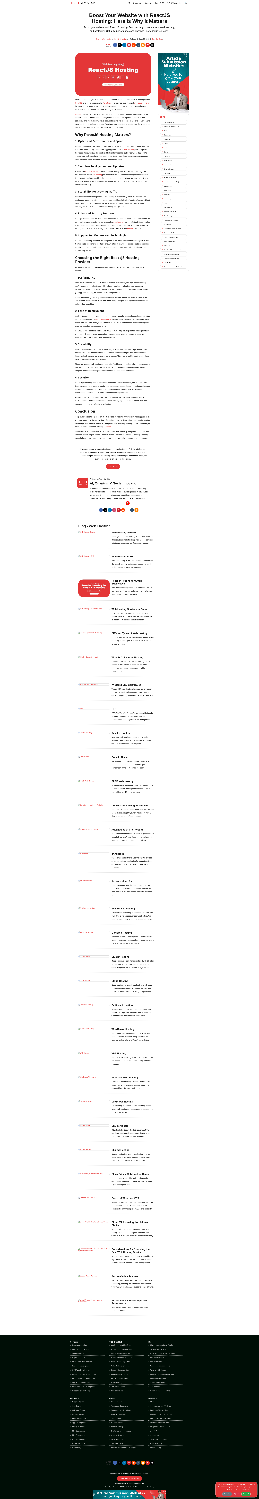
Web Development (170, 211)
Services (74, 1342)
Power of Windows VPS (125, 1198)
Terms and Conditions (158, 1439)
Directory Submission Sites (121, 1349)
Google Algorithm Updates (160, 1406)
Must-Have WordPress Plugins (161, 1345)
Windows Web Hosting (124, 1077)
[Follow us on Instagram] (114, 510)
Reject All (236, 1494)
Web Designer (116, 1402)
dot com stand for (121, 881)
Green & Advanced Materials (173, 267)
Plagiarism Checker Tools (160, 1427)
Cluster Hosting (120, 956)
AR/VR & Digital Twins (171, 237)
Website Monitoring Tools (160, 1366)
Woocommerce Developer (121, 1410)
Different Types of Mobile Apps (162, 1391)
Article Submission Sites (120, 1353)
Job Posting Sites (118, 1387)
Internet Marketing (170, 177)
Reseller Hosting (121, 733)
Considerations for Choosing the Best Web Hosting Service (130, 1250)
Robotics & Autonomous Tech (173, 250)
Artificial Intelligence (158, 1382)
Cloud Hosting (119, 981)
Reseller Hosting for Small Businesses (126, 582)
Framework (167, 165)
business (130, 228)
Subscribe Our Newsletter (129, 1478)
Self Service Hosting (123, 908)
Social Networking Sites (120, 1362)
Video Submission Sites (120, 1366)
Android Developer (118, 1414)
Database (167, 156)
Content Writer (117, 1423)
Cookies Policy (156, 1443)
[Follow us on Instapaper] (152, 45)
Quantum (137, 3)
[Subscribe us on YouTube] (128, 503)
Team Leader (116, 1418)
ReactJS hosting (91, 172)
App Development (169, 122)
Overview (152, 1399)
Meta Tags (154, 1402)
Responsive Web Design (81, 1391)
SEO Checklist (115, 1342)
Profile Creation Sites (119, 1378)
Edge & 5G (159, 3)
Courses (166, 152)
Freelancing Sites (117, 1391)
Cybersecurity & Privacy (171, 258)
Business (167, 139)
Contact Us (113, 466)
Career (166, 143)
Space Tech (167, 262)
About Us (154, 1431)
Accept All (246, 1494)
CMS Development (79, 1439)
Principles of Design (158, 1378)
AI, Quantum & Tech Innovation (114, 483)
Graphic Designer (118, 1435)
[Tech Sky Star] (82, 4)
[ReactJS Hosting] (113, 74)
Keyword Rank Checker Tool (161, 1414)
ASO (165, 131)
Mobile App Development (82, 1362)
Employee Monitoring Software (162, 1374)
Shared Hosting (120, 1150)
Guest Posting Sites (118, 1382)
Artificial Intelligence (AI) (171, 126)
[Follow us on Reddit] (134, 45)
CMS (165, 148)
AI (129, 3)
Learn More (245, 1489)
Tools (165, 203)
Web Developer (117, 1439)
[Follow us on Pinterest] (129, 45)
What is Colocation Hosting (127, 657)
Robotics (148, 3)
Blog (162, 117)
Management (168, 186)
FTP (113, 709)
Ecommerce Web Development (84, 1374)
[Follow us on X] (120, 45)
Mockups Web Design (80, 1349)
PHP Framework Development (83, 1378)
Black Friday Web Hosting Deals (130, 1174)
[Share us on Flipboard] (147, 45)
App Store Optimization (81, 1382)
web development (141, 103)
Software (167, 194)
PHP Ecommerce (78, 1431)
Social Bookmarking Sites (121, 1345)
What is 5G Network (158, 1370)
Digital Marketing (78, 1358)
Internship (74, 1399)
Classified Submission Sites (121, 1358)
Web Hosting (168, 216)
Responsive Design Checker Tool (163, 1418)
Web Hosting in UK (122, 556)
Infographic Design (79, 1345)
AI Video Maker (156, 1387)
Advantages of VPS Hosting (127, 829)
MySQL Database (78, 1427)
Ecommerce (168, 160)
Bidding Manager (117, 1427)
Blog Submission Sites (119, 1374)
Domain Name (119, 757)
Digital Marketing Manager (121, 1431)
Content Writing (78, 1414)
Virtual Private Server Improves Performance (129, 1302)
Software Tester (117, 1443)
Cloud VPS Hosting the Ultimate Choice (129, 1224)
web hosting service (103, 319)
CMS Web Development (81, 1370)
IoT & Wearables (174, 3)
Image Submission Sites (120, 1370)
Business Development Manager (123, 1448)
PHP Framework (78, 1435)
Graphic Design (169, 169)
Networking (167, 190)
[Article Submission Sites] (173, 113)
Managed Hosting (121, 932)
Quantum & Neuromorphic (172, 228)
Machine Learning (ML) (171, 182)
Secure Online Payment (125, 1276)
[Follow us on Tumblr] (138, 45)
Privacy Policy (155, 1448)
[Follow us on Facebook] (115, 45)
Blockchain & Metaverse (171, 233)
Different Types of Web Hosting (129, 633)
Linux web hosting (122, 1101)
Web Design (168, 207)
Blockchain (167, 135)
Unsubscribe (122, 1483)
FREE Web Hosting (122, 781)
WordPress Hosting (122, 1029)
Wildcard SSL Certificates (126, 684)
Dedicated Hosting (122, 1005)
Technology (167, 199)
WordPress (167, 224)
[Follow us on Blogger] (143, 45)
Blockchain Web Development (83, 1387)
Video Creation (78, 1353)
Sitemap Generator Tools (159, 1423)
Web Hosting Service (123, 532)
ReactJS (78, 103)
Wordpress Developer (119, 1406)
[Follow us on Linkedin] (124, 45)
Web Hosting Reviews (171, 220)
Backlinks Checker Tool (159, 1410)
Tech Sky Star (157, 39)
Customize (227, 1494)
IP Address (117, 853)
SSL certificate (119, 1125)
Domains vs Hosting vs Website (129, 805)
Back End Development (81, 1366)
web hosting (129, 150)
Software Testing (78, 1410)
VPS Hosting (118, 1053)
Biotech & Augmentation (171, 254)
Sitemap (152, 1487)
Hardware (167, 173)
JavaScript (107, 103)
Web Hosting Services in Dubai (129, 609)
